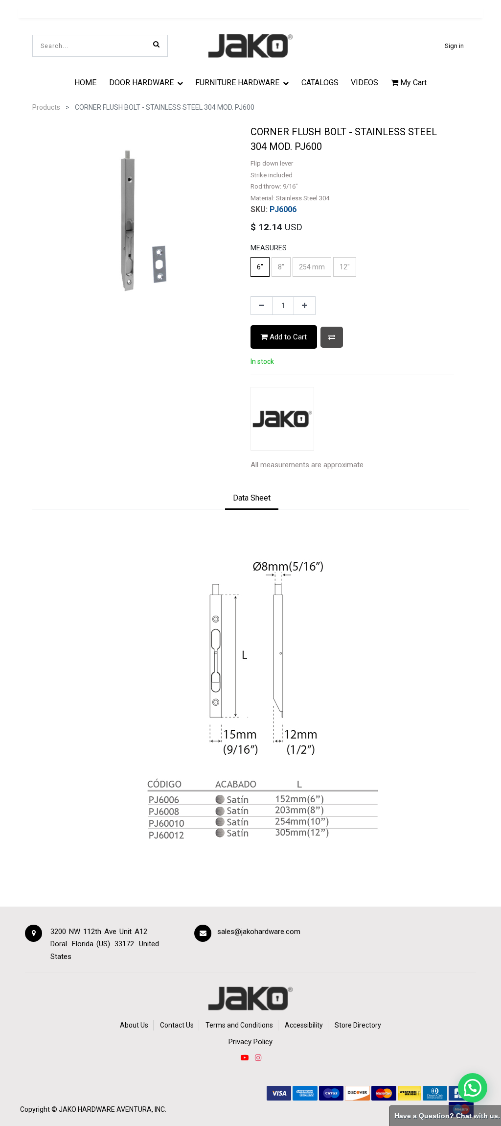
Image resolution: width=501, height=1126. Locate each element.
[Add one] (305, 305)
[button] (331, 337)
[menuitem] (85, 82)
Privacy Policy (250, 1041)
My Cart (412, 82)
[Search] (156, 44)
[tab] (251, 498)
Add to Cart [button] (287, 337)
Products (46, 107)
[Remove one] (261, 305)
